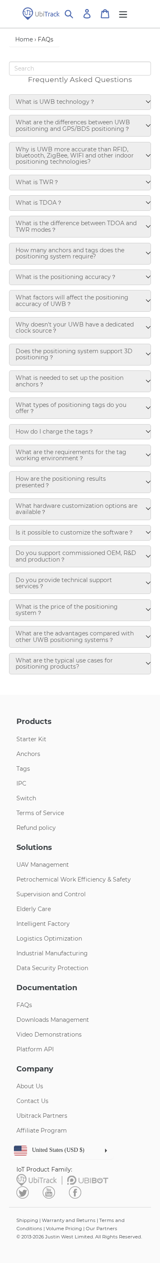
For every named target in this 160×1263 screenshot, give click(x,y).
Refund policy (36, 827)
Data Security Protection (52, 968)
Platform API (35, 1049)
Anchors (28, 754)
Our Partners (101, 1228)
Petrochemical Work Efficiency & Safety (73, 879)
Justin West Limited (69, 1237)
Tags (23, 768)
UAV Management (42, 864)
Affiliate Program (41, 1130)
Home (24, 39)
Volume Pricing (64, 1228)
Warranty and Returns (69, 1220)
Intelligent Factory (43, 923)
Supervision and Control (51, 894)
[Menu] (123, 14)
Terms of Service (40, 813)
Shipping (27, 1220)
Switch (26, 798)
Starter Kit (31, 739)
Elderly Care (33, 909)
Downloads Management (52, 1019)
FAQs (24, 1005)
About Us (29, 1086)
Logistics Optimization (49, 938)
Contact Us (32, 1101)
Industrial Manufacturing (52, 953)
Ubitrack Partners (41, 1115)
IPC (21, 783)
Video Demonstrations (49, 1034)
